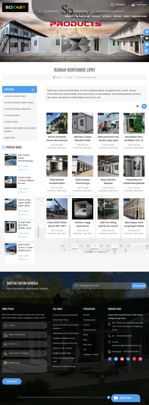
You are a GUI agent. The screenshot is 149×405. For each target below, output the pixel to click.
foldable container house (64, 338)
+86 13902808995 (79, 11)
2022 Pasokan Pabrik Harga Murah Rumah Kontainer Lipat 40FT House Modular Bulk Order (82, 181)
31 (121, 246)
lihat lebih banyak (57, 240)
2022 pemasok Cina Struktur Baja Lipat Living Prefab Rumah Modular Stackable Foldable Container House (108, 138)
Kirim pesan (125, 398)
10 (88, 246)
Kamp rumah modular (62, 348)
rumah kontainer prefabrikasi (65, 315)
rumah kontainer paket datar (18, 102)
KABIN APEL (9, 137)
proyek (117, 16)
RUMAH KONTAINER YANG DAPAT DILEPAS (20, 130)
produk (96, 16)
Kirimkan (10, 381)
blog (85, 339)
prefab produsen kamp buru (65, 343)
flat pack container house (64, 366)
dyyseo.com (101, 397)
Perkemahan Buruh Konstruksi (66, 333)
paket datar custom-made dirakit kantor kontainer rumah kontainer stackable (25, 247)
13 (108, 246)
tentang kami (82, 16)
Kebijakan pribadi (90, 354)
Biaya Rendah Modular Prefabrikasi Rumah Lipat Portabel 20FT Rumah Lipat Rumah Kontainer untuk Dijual (108, 181)
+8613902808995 (51, 11)
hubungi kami (139, 16)
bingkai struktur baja (62, 353)
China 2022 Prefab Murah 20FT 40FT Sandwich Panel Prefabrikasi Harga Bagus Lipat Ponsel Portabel (57, 224)
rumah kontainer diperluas (17, 109)
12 (101, 246)
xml (85, 349)
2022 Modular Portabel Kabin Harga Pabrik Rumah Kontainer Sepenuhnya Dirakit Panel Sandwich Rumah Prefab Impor (57, 181)
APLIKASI (106, 16)
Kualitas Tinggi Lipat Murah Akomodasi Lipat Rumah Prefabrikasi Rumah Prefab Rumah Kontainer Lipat (82, 224)
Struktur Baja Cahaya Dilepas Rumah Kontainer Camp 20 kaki (26, 180)
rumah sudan (11, 121)
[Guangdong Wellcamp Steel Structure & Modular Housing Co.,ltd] (15, 7)
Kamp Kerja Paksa (60, 320)
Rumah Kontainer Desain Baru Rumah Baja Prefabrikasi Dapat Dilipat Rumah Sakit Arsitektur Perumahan (57, 138)
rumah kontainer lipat (15, 96)
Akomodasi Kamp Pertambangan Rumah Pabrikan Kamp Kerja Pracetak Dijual (25, 158)
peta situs (87, 344)
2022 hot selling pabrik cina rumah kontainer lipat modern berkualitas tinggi (108, 224)
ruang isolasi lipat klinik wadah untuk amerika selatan (26, 225)
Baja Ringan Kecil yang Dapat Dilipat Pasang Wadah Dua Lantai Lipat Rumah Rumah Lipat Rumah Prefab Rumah (134, 224)
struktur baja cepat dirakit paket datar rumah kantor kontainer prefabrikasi (25, 203)
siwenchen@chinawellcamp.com (110, 11)
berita (85, 334)
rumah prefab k (12, 115)
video (126, 16)
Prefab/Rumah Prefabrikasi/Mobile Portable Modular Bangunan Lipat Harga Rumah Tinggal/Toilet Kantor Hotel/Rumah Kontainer (133, 181)
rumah (69, 16)
